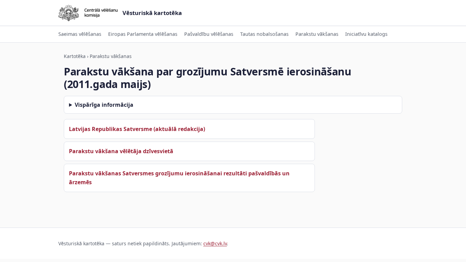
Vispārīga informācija (104, 104)
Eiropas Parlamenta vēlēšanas (142, 34)
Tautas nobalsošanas (264, 34)
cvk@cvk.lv (215, 243)
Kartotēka (75, 56)
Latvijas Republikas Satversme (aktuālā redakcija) (137, 129)
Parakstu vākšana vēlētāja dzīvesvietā (121, 151)
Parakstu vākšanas (316, 34)
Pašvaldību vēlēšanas (208, 34)
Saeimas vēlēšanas (79, 34)
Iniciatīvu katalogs (366, 34)
